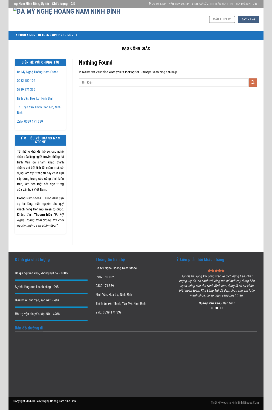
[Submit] (253, 82)
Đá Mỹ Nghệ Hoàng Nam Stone (37, 72)
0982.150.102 (26, 81)
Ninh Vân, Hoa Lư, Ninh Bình (35, 98)
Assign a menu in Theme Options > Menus (46, 35)
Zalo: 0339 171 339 (30, 121)
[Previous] (183, 289)
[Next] (250, 289)
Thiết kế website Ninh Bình (227, 402)
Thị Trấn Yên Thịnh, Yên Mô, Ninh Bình (121, 303)
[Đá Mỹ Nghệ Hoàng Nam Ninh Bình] (87, 19)
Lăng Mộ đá (215, 290)
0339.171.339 (26, 90)
